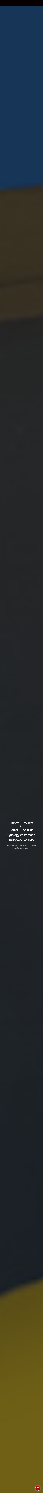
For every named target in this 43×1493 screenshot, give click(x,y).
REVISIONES (28, 823)
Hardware (14, 823)
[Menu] (40, 3)
